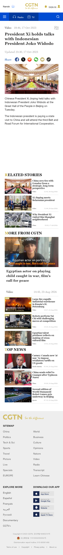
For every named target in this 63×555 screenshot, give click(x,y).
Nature (37, 453)
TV (33, 17)
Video (36, 458)
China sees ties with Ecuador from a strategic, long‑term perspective (43, 185)
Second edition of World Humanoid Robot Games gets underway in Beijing (43, 393)
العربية (6, 509)
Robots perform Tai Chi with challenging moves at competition (44, 318)
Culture (37, 442)
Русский (7, 514)
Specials (7, 470)
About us (53, 547)
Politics (7, 437)
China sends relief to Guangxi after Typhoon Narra (44, 375)
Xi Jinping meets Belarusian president (43, 198)
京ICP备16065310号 (42, 534)
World (36, 431)
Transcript (38, 470)
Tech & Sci (9, 442)
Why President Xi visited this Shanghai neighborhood (43, 217)
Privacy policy (39, 547)
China (6, 431)
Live (5, 464)
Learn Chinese (41, 475)
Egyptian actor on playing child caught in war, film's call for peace (28, 275)
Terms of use (11, 547)
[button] (9, 89)
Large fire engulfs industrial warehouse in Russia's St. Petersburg (43, 303)
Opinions (38, 448)
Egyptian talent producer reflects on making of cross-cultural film (43, 337)
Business (38, 437)
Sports (6, 448)
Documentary (10, 520)
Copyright (26, 547)
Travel (6, 453)
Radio (20, 17)
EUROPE (8, 475)
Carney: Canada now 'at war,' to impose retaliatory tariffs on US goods (45, 359)
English (7, 492)
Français (8, 503)
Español (7, 498)
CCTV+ (7, 525)
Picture (7, 458)
